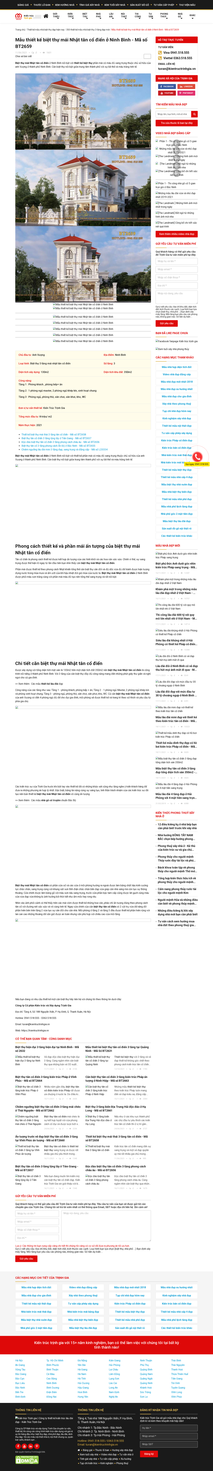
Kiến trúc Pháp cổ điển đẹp (176, 440)
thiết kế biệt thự (83, 63)
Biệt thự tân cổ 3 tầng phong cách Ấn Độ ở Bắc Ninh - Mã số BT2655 (58, 445)
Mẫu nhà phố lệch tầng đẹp (176, 506)
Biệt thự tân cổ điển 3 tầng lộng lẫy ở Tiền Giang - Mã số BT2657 (56, 438)
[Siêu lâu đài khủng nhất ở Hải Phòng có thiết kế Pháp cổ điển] (177, 632)
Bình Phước (52, 1365)
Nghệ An (113, 1396)
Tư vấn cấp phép (164, 5)
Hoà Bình (82, 1392)
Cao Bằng (51, 1378)
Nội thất (124, 15)
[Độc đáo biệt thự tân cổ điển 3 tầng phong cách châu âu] (98, 1180)
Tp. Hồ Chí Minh (54, 1360)
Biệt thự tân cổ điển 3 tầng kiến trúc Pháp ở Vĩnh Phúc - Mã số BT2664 (46, 1078)
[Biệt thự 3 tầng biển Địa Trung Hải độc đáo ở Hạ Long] (98, 1120)
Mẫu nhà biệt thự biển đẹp (177, 491)
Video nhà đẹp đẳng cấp (173, 133)
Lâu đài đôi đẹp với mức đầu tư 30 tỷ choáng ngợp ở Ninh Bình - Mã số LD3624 (176, 693)
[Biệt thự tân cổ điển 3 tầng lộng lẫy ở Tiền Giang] (28, 1180)
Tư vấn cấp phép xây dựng (177, 433)
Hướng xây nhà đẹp (122, 1450)
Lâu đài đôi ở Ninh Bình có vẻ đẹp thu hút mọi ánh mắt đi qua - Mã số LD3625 (177, 668)
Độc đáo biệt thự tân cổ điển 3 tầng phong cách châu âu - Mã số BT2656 (60, 442)
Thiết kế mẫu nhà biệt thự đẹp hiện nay (45, 29)
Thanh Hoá (177, 1369)
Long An (113, 1387)
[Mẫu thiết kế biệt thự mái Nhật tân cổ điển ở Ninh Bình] (83, 111)
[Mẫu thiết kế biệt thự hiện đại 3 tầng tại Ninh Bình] (28, 1060)
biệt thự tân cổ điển (105, 906)
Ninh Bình (51, 1383)
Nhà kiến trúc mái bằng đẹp (177, 462)
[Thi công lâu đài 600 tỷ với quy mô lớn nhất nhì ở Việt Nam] (177, 607)
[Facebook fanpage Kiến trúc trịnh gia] (177, 341)
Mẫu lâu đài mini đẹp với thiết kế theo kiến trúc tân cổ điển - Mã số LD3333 (176, 719)
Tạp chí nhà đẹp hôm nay (176, 411)
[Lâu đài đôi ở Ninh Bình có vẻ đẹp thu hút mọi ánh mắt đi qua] (177, 658)
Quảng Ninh (146, 1383)
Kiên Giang (114, 1360)
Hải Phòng (114, 1365)
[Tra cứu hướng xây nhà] (172, 348)
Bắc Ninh (20, 1387)
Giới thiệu (56, 15)
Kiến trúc (71, 15)
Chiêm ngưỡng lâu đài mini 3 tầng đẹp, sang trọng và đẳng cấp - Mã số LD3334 (65, 449)
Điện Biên (51, 1392)
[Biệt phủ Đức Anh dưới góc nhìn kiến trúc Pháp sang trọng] (177, 555)
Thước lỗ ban (42, 5)
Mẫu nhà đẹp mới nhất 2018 (177, 381)
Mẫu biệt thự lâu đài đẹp (177, 521)
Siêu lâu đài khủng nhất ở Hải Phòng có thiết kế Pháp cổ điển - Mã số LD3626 (176, 642)
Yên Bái (82, 1365)
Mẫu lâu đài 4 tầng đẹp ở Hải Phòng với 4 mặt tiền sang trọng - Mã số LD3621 (176, 796)
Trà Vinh (175, 1383)
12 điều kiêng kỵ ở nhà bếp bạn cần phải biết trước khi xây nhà (177, 826)
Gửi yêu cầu (26, 1258)
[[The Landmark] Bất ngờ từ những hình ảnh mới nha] (177, 165)
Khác (193, 15)
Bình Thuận (52, 1369)
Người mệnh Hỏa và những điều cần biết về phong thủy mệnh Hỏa (178, 901)
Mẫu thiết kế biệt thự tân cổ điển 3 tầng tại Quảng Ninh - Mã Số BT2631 (117, 1048)
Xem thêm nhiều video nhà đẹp (176, 234)
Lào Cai (113, 1383)
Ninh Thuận (146, 1360)
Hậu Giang (83, 1387)
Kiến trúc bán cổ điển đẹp (176, 447)
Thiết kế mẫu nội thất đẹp (176, 425)
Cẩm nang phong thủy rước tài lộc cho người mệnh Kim (177, 890)
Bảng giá (23, 5)
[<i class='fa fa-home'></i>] (46, 16)
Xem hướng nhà (64, 5)
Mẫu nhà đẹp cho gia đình (176, 396)
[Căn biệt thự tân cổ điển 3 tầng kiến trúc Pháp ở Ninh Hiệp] (98, 1090)
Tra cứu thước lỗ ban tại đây (177, 123)
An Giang (20, 1365)
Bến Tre (19, 1392)
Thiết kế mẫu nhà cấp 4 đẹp (177, 477)
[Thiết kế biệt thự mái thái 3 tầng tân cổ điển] (98, 1148)
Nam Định (114, 1392)
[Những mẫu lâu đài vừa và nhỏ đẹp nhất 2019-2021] (177, 150)
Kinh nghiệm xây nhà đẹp (176, 418)
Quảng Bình (146, 1369)
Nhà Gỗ (180, 15)
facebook (168, 86)
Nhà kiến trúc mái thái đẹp (177, 455)
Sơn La (144, 1396)
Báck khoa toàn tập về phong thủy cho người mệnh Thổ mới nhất (177, 869)
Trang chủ (20, 29)
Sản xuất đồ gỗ (139, 5)
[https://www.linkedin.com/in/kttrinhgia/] (30, 1446)
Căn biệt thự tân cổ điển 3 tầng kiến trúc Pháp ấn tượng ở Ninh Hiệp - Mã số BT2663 (116, 1078)
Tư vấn (151, 15)
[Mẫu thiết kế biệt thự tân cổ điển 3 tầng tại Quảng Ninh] (98, 1060)
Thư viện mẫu (187, 5)
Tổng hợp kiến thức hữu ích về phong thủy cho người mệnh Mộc (177, 880)
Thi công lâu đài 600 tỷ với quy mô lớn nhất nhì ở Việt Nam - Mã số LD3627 (176, 616)
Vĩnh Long (176, 1392)
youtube (169, 93)
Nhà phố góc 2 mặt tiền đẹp (177, 513)
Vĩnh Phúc (176, 1396)
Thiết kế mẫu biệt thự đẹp (176, 469)
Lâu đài (111, 15)
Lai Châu (113, 1369)
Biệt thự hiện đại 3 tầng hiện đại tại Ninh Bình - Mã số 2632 (47, 1048)
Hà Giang (82, 1369)
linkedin (188, 86)
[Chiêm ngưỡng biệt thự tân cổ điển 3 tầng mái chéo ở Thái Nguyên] (28, 1120)
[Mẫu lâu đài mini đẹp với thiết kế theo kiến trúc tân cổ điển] (177, 709)
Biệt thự (84, 15)
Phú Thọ (144, 1365)
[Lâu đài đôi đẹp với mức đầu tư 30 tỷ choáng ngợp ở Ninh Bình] (177, 683)
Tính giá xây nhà (89, 5)
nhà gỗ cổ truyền (51, 800)
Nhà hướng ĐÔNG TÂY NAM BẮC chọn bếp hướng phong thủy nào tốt (175, 837)
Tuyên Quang (178, 1387)
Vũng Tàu (20, 1369)
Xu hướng (126, 1458)
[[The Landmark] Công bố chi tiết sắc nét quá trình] (177, 173)
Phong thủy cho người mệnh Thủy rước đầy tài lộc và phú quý (176, 858)
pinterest (188, 93)
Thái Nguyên (178, 1365)
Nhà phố (98, 15)
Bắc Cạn (19, 1378)
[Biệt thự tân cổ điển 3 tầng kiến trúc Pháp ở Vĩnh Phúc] (28, 1090)
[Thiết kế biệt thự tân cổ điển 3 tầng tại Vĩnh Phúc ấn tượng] (28, 1150)
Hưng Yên (83, 1396)
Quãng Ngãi (146, 1378)
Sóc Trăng (145, 1392)
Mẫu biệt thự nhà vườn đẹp (176, 484)
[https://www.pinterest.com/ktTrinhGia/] (37, 1446)
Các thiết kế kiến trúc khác (176, 535)
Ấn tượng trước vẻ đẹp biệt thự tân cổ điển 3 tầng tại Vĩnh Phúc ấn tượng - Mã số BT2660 (46, 1138)
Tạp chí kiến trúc (89, 1463)
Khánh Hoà (146, 1387)
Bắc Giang (20, 1374)
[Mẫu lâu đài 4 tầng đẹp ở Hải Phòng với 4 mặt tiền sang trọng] (177, 786)
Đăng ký (149, 1453)
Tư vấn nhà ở (126, 1454)
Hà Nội (19, 1360)
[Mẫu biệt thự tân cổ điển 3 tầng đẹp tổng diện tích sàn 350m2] (177, 760)
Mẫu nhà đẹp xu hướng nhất (177, 389)
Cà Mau (50, 1374)
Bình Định (20, 1396)
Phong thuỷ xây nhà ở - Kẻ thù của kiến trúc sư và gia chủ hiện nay (176, 848)
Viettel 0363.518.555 (177, 58)
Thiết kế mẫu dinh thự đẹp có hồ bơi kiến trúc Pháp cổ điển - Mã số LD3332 (176, 745)
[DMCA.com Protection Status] (27, 1459)
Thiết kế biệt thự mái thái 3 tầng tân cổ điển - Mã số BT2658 (54, 434)
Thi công (138, 15)
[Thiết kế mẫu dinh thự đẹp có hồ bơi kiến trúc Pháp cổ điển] (177, 735)
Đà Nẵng (82, 1360)
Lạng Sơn (114, 1378)
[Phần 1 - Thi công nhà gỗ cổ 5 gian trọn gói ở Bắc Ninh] (177, 143)
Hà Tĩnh (82, 1378)
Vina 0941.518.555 (176, 53)
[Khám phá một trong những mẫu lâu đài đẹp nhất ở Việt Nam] (177, 581)
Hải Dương (83, 1383)
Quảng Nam (146, 1374)
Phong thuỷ (164, 15)
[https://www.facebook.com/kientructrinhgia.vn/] (18, 1446)
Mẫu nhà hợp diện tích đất (176, 367)
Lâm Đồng (114, 1374)
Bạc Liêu (20, 1383)
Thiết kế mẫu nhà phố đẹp (177, 499)
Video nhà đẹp (109, 1454)
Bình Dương (52, 1387)
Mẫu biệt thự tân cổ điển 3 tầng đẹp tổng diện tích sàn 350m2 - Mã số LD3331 (175, 770)
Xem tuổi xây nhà (114, 5)
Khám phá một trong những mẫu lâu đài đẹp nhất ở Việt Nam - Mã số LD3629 (176, 591)
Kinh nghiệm (107, 1463)
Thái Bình (176, 1360)
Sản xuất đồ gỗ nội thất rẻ (176, 528)
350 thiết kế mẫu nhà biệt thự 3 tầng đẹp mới (88, 29)
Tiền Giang (176, 1378)
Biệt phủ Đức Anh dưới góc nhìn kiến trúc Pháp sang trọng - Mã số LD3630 (176, 565)
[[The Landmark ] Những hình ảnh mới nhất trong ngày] (177, 158)
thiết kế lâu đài (49, 683)
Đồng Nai (51, 1396)
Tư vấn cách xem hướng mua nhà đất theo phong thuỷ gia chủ (176, 923)
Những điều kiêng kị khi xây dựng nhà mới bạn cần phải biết (178, 912)
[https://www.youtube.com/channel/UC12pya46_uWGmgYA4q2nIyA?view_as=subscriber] (24, 1446)
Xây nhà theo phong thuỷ (176, 403)
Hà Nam (82, 1374)
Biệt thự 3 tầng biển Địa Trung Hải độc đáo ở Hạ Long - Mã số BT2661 (115, 1108)
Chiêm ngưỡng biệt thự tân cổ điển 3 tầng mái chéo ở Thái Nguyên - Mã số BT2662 (48, 1108)
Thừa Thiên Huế (179, 1374)
